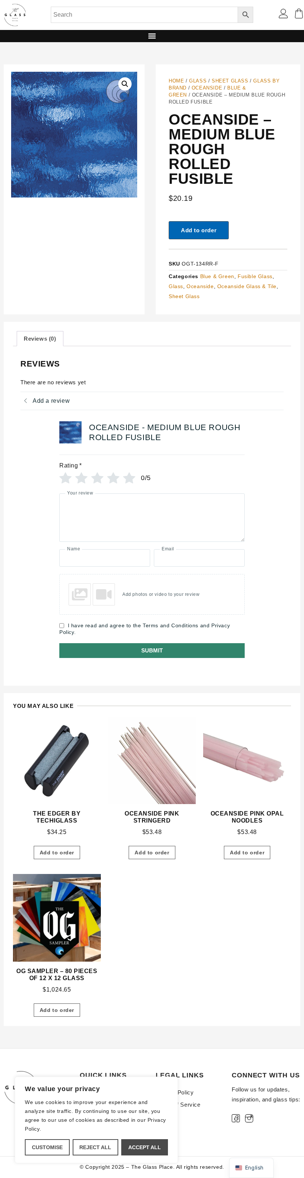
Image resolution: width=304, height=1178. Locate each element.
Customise (47, 1147)
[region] (96, 1120)
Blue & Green (217, 276)
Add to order (199, 230)
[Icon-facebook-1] (236, 1118)
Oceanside (207, 88)
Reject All (95, 1147)
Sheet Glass (230, 81)
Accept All (144, 1147)
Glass (197, 81)
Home (176, 81)
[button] (152, 36)
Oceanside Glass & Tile (247, 286)
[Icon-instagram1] (249, 1118)
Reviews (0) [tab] (40, 338)
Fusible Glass (255, 276)
